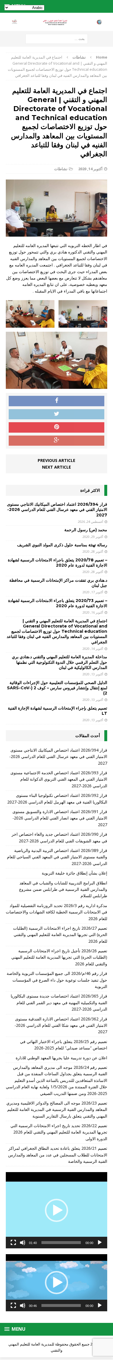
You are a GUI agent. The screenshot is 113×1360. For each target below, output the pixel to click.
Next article (56, 467)
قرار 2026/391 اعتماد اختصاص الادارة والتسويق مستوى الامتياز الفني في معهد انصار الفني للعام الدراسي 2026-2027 (59, 818)
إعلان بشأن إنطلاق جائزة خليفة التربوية (74, 873)
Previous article (56, 460)
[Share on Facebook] (56, 401)
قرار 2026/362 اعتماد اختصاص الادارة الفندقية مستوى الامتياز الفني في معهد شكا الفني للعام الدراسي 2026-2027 (60, 1025)
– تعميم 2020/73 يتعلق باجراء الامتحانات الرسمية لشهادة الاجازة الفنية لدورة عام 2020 (57, 603)
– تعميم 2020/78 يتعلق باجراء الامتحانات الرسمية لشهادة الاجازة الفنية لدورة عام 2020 (57, 562)
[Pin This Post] (56, 427)
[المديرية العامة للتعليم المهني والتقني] (56, 22)
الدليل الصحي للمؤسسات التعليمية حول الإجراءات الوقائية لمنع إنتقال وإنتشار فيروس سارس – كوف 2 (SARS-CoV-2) (57, 688)
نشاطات (61, 168)
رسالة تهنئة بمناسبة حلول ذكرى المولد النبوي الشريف (62, 544)
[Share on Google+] (56, 441)
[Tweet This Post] (56, 414)
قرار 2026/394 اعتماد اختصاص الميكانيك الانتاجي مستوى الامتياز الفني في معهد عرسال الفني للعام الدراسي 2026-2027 (57, 509)
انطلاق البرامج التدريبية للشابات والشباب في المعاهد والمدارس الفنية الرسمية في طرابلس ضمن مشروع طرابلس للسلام (63, 889)
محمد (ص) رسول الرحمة (85, 529)
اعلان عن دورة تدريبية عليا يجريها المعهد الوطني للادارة (61, 1057)
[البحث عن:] (56, 38)
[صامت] (22, 1242)
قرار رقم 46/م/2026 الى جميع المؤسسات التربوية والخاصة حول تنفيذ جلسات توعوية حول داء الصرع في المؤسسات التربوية (57, 980)
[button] (56, 1210)
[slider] (61, 1242)
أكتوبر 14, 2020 (90, 168)
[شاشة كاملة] (13, 1242)
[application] (56, 1210)
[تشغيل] (100, 1242)
